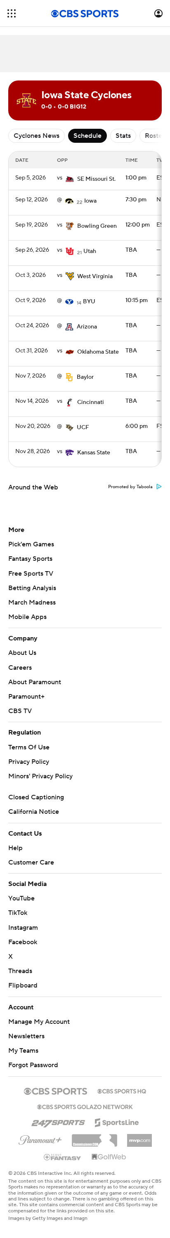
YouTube (21, 898)
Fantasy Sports (30, 559)
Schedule (87, 136)
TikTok (17, 913)
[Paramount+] (40, 1138)
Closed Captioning (36, 797)
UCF (83, 427)
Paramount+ (26, 696)
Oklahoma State (98, 352)
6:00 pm (136, 426)
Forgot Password (33, 1065)
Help (15, 848)
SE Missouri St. (96, 179)
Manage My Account (39, 1022)
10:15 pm (136, 300)
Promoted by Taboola (130, 487)
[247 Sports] (58, 1121)
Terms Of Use (29, 747)
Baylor (85, 377)
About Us (22, 653)
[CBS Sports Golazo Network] (85, 1106)
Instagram (23, 928)
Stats (123, 136)
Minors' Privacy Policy (40, 776)
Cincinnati (90, 402)
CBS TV (20, 711)
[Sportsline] (117, 1121)
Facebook (22, 942)
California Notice (33, 812)
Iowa (90, 201)
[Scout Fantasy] (63, 1157)
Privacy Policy (28, 762)
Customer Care (31, 862)
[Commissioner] (94, 1137)
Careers (20, 668)
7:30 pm (135, 199)
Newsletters (26, 1036)
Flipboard (23, 985)
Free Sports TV (30, 573)
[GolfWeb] (109, 1157)
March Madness (32, 602)
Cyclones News (36, 136)
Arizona (87, 327)
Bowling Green (97, 226)
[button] (11, 13)
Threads (20, 971)
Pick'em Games (31, 544)
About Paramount (34, 682)
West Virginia (95, 276)
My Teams (23, 1051)
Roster (155, 136)
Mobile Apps (27, 617)
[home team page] (70, 179)
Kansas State (93, 452)
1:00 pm (135, 178)
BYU (89, 301)
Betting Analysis (32, 588)
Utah (89, 251)
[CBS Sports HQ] (121, 1090)
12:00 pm (137, 225)
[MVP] (139, 1137)
